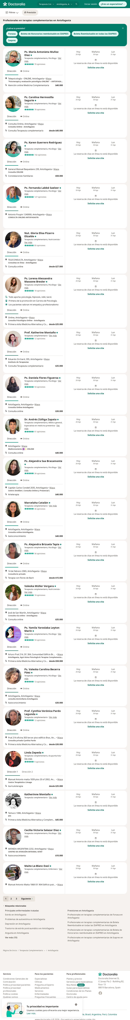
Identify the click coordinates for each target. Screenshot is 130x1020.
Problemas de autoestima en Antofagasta (25, 919)
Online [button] (26, 71)
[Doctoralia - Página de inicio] (19, 3)
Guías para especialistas (78, 987)
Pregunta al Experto (44, 984)
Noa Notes (75, 984)
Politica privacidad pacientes (16, 984)
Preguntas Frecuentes (45, 997)
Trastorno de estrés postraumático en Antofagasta (29, 928)
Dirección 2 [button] (27, 771)
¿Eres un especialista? (112, 4)
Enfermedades (42, 994)
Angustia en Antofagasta (17, 933)
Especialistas (41, 978)
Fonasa (12, 33)
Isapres (12, 40)
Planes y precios (74, 978)
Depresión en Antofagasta (17, 923)
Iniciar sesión (90, 4)
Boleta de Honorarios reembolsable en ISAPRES (44, 33)
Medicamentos (42, 987)
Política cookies (10, 994)
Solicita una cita (96, 67)
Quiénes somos (10, 997)
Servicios (39, 991)
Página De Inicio (10, 950)
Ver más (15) (11, 937)
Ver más (28, 242)
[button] (123, 28)
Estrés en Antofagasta (15, 914)
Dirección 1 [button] (12, 771)
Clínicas (38, 981)
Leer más (31, 1013)
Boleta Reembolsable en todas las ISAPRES (95, 33)
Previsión (31, 12)
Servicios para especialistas (80, 981)
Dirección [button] (11, 71)
